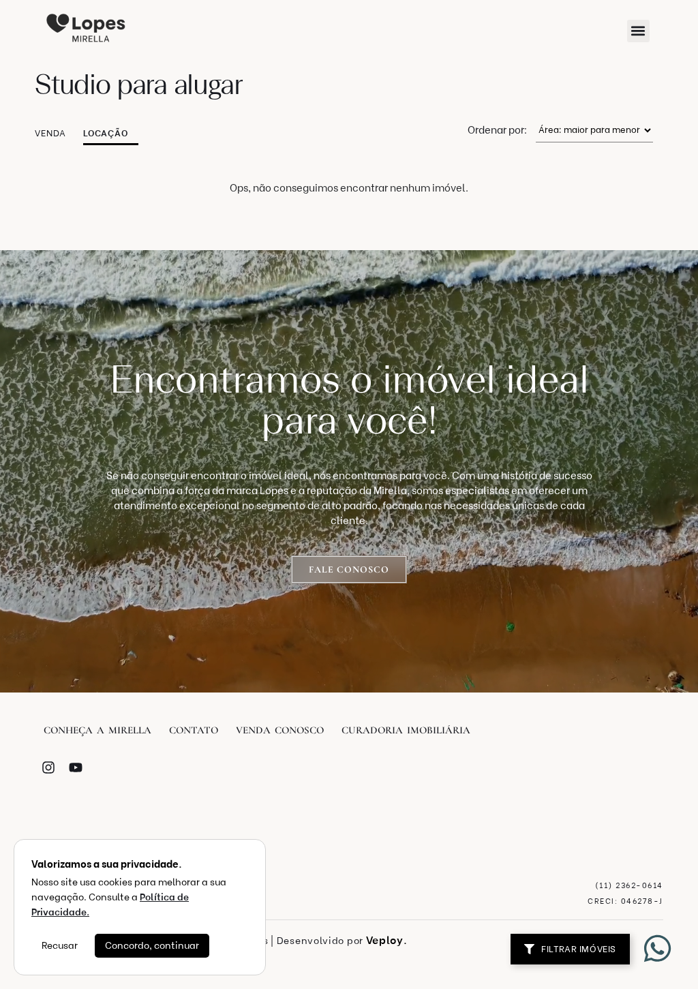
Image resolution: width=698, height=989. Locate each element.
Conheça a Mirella (97, 730)
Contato (193, 730)
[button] (638, 31)
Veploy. (387, 940)
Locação (105, 133)
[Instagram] (48, 767)
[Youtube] (75, 767)
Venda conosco (280, 730)
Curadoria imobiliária (406, 730)
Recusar (60, 946)
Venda (50, 133)
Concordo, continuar (152, 946)
